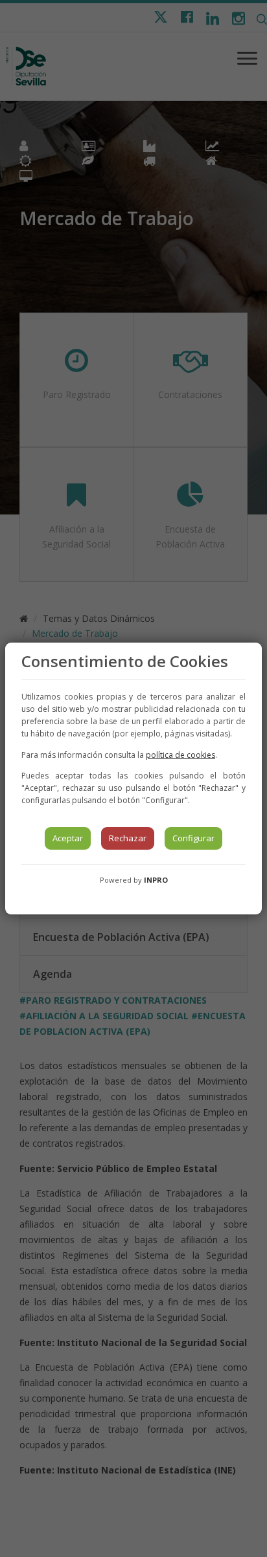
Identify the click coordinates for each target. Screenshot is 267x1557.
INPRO (156, 880)
